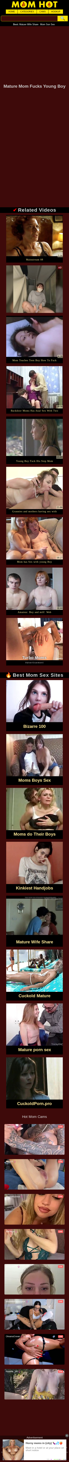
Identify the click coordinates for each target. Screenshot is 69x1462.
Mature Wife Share (28, 24)
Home (11, 11)
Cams (42, 11)
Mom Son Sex (47, 24)
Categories (27, 11)
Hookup (55, 11)
